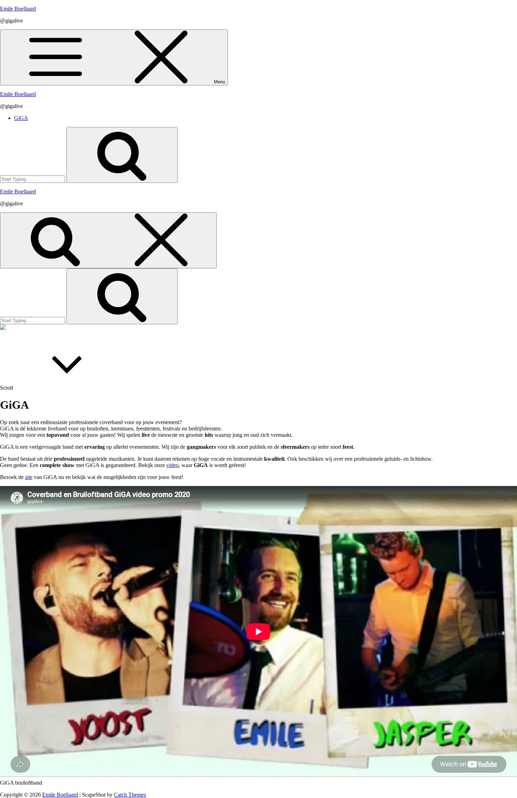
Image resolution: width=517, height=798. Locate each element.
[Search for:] (33, 179)
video (172, 465)
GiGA (21, 118)
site (28, 477)
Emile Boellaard (18, 9)
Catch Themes (130, 795)
